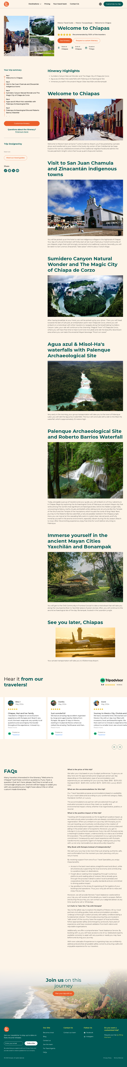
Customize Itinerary (22, 123)
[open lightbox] (16, 36)
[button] (35, 4)
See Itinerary (65, 41)
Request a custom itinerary (87, 41)
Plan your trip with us (63, 993)
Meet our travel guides (15, 158)
